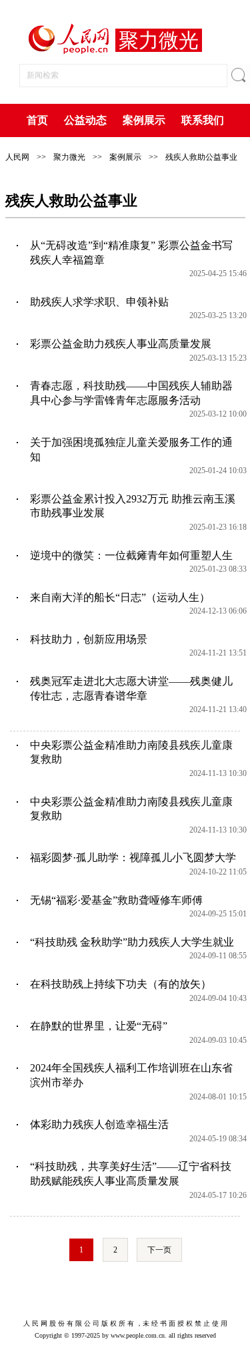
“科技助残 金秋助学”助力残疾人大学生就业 (132, 942)
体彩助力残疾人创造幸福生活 (99, 1124)
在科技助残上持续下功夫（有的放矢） (120, 984)
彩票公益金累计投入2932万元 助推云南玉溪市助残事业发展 (132, 506)
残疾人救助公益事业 (201, 157)
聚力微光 (69, 157)
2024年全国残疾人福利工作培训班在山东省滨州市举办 (131, 1075)
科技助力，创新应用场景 (88, 639)
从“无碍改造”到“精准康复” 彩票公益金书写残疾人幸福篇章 (131, 253)
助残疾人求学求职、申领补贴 (99, 301)
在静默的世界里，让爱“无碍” (98, 1026)
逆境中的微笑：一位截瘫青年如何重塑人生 (131, 555)
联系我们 (202, 120)
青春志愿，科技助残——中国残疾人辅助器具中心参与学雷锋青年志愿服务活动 (131, 393)
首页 (37, 120)
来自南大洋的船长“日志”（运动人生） (120, 597)
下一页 (159, 1250)
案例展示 (144, 120)
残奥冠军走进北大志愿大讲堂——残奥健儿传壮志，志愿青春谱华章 (131, 688)
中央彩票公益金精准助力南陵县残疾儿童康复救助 (131, 752)
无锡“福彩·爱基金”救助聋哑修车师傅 (116, 900)
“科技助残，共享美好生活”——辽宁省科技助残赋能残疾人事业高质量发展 (130, 1174)
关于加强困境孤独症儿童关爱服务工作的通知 (131, 450)
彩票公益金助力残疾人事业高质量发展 (120, 343)
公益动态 (85, 120)
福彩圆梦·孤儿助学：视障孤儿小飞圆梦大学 (133, 857)
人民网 (17, 157)
